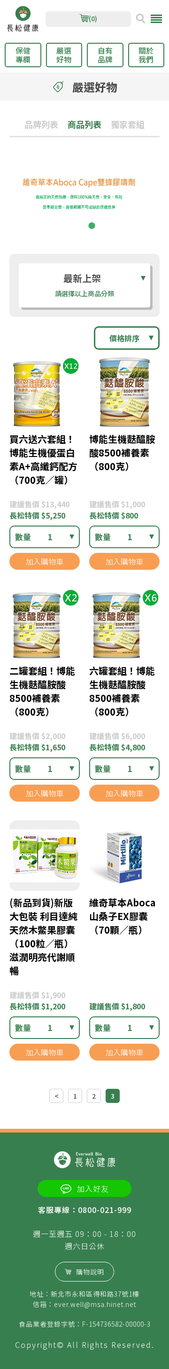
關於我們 (146, 55)
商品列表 (84, 124)
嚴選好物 (63, 55)
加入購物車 (44, 561)
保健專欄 (23, 55)
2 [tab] (91, 225)
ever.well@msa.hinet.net (95, 1304)
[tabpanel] (84, 197)
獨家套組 (128, 124)
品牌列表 (41, 124)
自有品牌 (105, 55)
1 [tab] (77, 225)
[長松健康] (22, 19)
